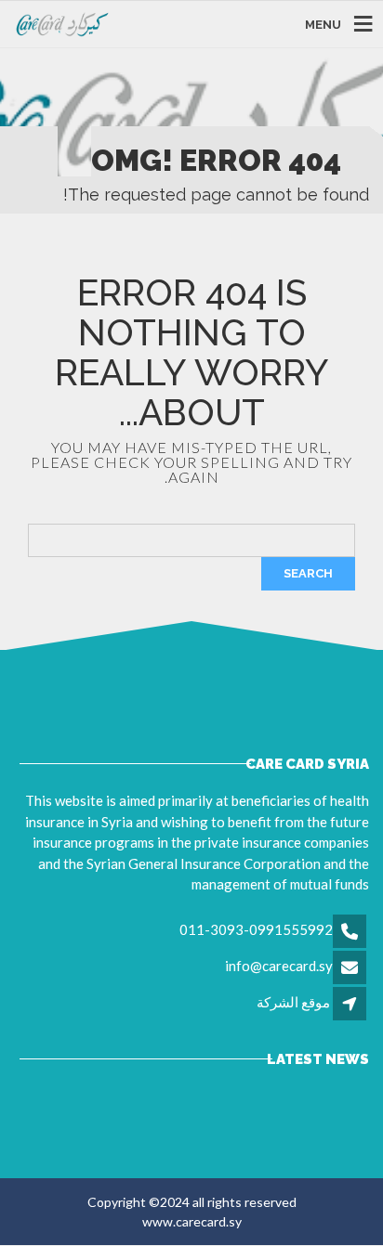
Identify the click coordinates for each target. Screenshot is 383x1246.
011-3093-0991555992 (256, 929)
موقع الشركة (293, 1001)
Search (308, 573)
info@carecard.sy (279, 965)
